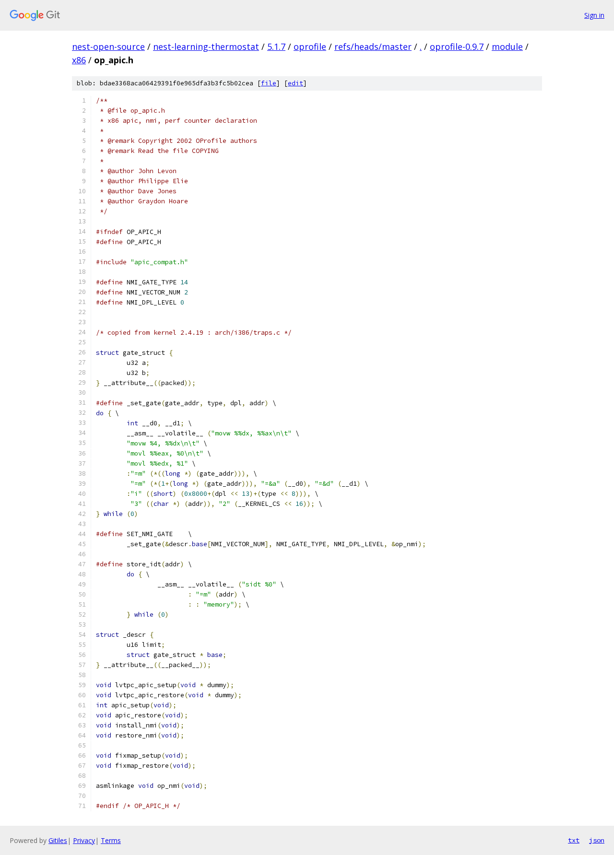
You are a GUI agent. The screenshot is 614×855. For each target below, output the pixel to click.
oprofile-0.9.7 (457, 46)
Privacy (84, 840)
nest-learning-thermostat (206, 46)
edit (295, 83)
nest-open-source (108, 46)
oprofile (310, 46)
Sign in (594, 15)
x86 (79, 60)
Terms (111, 840)
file (268, 83)
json (596, 840)
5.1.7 (276, 46)
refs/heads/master (373, 46)
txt (573, 840)
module (507, 46)
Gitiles (57, 840)
